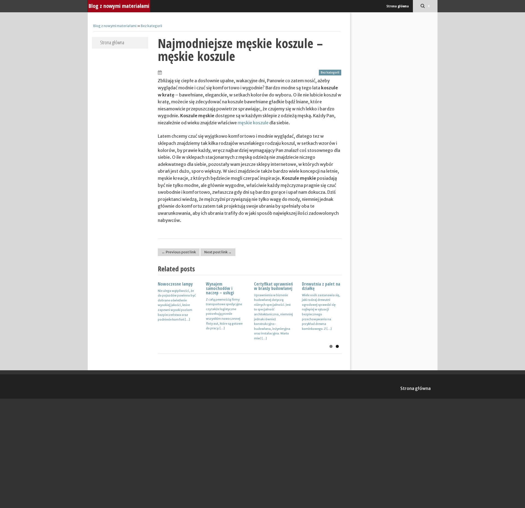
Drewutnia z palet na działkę (321, 286)
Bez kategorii (151, 26)
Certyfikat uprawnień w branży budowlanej (273, 286)
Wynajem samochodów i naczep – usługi (220, 288)
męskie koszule (253, 122)
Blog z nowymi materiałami (119, 6)
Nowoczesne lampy (175, 284)
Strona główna (397, 6)
